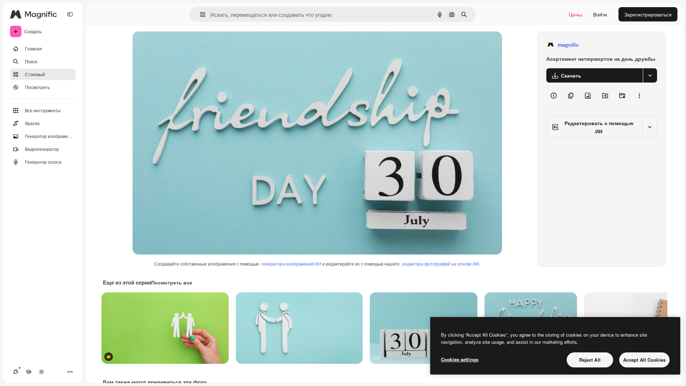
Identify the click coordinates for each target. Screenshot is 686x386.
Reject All (590, 359)
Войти (600, 14)
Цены (575, 14)
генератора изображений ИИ (291, 264)
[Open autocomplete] (200, 14)
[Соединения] (15, 371)
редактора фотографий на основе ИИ (440, 264)
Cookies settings (459, 359)
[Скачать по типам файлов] (650, 75)
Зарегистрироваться (648, 14)
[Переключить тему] (41, 371)
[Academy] (28, 371)
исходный (180, 45)
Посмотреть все (171, 282)
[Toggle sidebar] (70, 14)
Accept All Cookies (644, 359)
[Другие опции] (639, 95)
